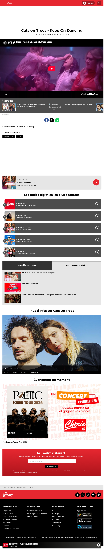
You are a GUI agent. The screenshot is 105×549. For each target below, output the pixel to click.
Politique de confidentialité (64, 537)
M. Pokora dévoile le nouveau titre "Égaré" (38, 273)
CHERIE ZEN (21, 215)
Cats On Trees (11, 368)
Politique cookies (47, 537)
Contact (18, 537)
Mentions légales (29, 537)
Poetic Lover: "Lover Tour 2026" (14, 442)
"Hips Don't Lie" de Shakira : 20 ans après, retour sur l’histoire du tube (49, 295)
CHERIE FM (20, 203)
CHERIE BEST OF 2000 (26, 183)
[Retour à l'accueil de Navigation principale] (9, 3)
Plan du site (10, 537)
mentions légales (19, 472)
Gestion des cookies (91, 537)
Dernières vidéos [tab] (76, 265)
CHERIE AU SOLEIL (23, 239)
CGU (38, 537)
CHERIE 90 (20, 251)
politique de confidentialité (30, 472)
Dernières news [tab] (27, 265)
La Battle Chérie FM (30, 284)
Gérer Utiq (78, 537)
